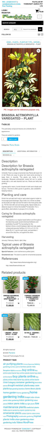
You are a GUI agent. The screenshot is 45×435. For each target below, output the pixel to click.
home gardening (23, 392)
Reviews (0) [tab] (7, 155)
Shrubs (37, 42)
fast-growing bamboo (17, 388)
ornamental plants (12, 413)
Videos (19, 422)
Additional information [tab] (27, 151)
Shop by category (9, 23)
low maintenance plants (21, 405)
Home (8, 42)
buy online (28, 370)
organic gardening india (27, 410)
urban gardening (22, 419)
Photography (12, 416)
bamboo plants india (27, 366)
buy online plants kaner (25, 373)
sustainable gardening (26, 416)
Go (40, 29)
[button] (38, 51)
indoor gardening (26, 400)
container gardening (25, 382)
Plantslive (12, 353)
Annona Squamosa (28, 364)
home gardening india (20, 394)
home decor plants (33, 388)
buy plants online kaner (30, 379)
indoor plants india (16, 403)
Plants (15, 42)
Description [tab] (8, 151)
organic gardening (13, 410)
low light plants (30, 404)
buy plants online (24, 376)
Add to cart (13, 139)
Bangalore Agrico (9, 370)
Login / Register (6, 11)
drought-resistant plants (19, 385)
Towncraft (26, 429)
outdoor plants (26, 413)
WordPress (28, 422)
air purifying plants (13, 363)
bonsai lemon (18, 370)
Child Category (9, 382)
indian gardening (13, 400)
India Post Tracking (11, 5)
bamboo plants (15, 367)
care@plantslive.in (9, 4)
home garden (9, 392)
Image (27, 396)
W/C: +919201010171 (9, 2)
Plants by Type (26, 42)
